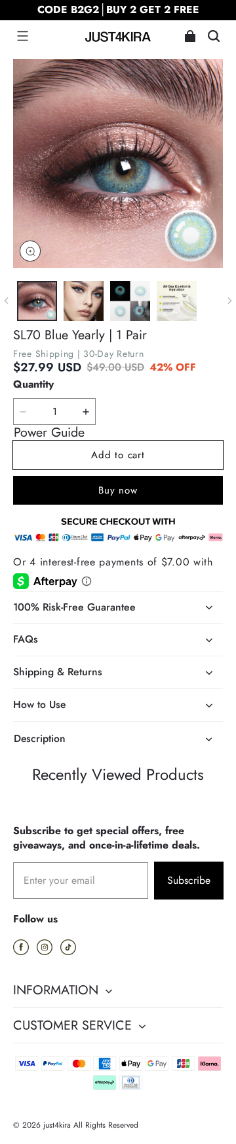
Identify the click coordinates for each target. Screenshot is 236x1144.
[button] (22, 36)
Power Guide (49, 433)
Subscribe (188, 880)
